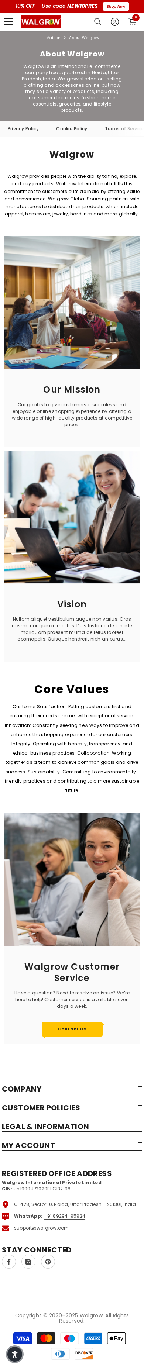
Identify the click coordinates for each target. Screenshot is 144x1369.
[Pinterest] (48, 1262)
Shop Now (116, 6)
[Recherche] (97, 21)
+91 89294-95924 (64, 1216)
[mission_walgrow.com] (72, 297)
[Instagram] (28, 1262)
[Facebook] (9, 1262)
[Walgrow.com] (72, 512)
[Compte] (115, 22)
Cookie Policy (71, 128)
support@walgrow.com (41, 1228)
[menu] (8, 21)
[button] (15, 1354)
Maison (53, 38)
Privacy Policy (23, 128)
